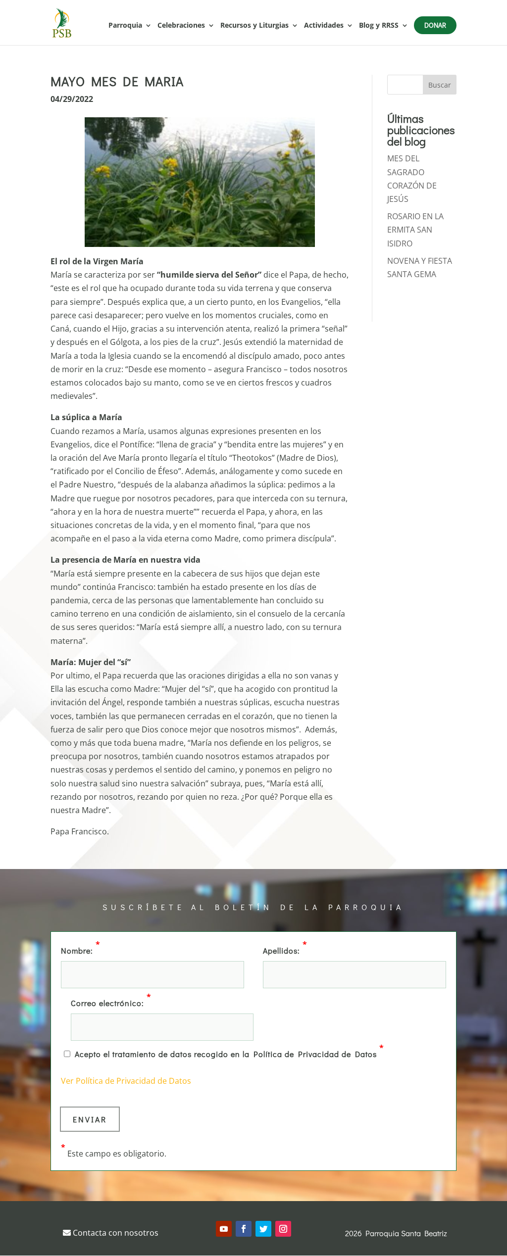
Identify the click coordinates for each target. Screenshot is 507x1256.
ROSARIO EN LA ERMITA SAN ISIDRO (415, 229)
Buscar (439, 85)
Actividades (324, 26)
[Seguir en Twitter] (263, 1229)
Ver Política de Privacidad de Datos (126, 1080)
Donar (435, 25)
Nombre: (81, 950)
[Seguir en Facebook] (244, 1229)
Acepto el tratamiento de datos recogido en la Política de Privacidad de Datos (229, 1053)
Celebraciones (181, 26)
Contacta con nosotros (114, 1232)
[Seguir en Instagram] (283, 1229)
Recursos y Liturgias (254, 26)
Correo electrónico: (111, 1002)
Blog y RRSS (379, 26)
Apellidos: (285, 950)
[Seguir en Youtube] (224, 1229)
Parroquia (125, 26)
